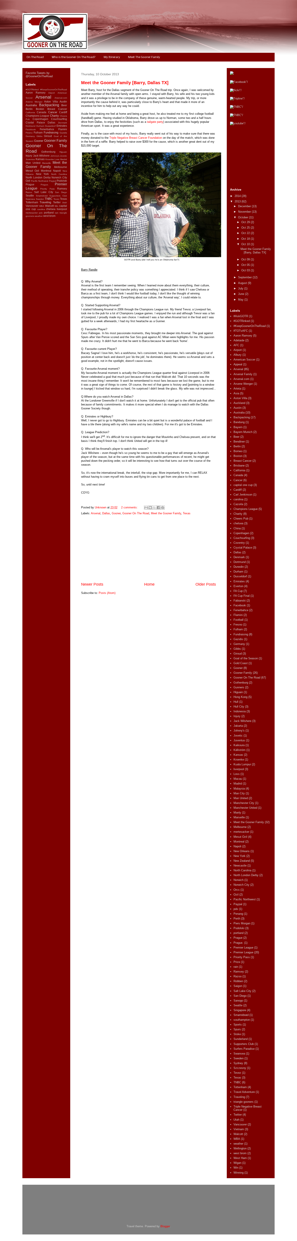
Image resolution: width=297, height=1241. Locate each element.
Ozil (28, 180)
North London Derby (38, 177)
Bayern (238, 427)
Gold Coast (241, 663)
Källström (239, 750)
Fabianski (240, 600)
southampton (242, 1019)
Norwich (239, 880)
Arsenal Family (243, 374)
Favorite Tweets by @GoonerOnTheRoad (39, 74)
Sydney (238, 1063)
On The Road (35, 57)
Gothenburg (48, 151)
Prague (30, 184)
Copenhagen (40, 119)
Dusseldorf (50, 126)
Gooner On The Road (135, 513)
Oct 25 (246, 227)
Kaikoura (239, 745)
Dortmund (30, 126)
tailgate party (155, 121)
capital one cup (243, 485)
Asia (236, 393)
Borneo (238, 451)
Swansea (30, 199)
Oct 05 (246, 265)
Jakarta (238, 725)
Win (56, 206)
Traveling (45, 202)
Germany (30, 136)
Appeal (238, 364)
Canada (41, 112)
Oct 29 (246, 222)
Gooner (116, 513)
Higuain (63, 152)
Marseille (46, 163)
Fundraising (51, 132)
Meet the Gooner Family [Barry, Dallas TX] (125, 82)
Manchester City (244, 803)
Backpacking (49, 105)
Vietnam (239, 1129)
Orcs (237, 889)
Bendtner (239, 441)
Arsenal (95, 513)
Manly (237, 812)
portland (49, 212)
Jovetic (63, 156)
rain (56, 213)
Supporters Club (58, 196)
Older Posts (205, 584)
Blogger (165, 1226)
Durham (40, 126)
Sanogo (238, 1000)
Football (239, 619)
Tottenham (32, 202)
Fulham (38, 132)
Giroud (48, 136)
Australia (31, 105)
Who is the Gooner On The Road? (73, 57)
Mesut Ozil (32, 170)
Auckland (239, 403)
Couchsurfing (59, 119)
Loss (57, 159)
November (245, 211)
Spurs (237, 1029)
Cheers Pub (241, 518)
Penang (238, 913)
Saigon (238, 986)
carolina (41, 209)
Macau (238, 778)
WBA (41, 206)
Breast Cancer (57, 109)
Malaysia (239, 788)
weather (39, 216)
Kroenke (49, 159)
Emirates (62, 125)
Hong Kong (240, 697)
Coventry (239, 542)
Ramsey (62, 188)
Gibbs (39, 136)
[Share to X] (154, 507)
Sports (238, 1024)
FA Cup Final (242, 595)
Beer (64, 105)
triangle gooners (244, 1101)
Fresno (29, 133)
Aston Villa (51, 101)
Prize (237, 962)
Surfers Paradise (244, 1048)
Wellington (240, 1148)
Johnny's (54, 156)
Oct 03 (246, 270)
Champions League (37, 115)
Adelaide (239, 340)
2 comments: (129, 507)
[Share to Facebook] (158, 507)
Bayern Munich (243, 432)
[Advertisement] (148, 548)
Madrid (63, 159)
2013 (238, 201)
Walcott (49, 205)
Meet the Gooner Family (166, 513)
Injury (29, 155)
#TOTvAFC (241, 330)
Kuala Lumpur (242, 764)
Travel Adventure (244, 1092)
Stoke (237, 1034)
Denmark (62, 122)
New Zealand (242, 860)
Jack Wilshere (41, 155)
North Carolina (59, 174)
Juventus (30, 159)
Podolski (62, 180)
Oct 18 (246, 238)
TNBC (48, 198)
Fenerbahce (47, 129)
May (241, 299)
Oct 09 (246, 259)
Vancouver (32, 205)
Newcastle (240, 865)
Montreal (46, 170)
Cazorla (238, 504)
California (30, 112)
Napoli (57, 170)
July (241, 288)
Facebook (31, 129)
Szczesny (240, 1068)
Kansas (40, 159)
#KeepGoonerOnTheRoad (53, 89)
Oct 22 (246, 233)
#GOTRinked (32, 89)
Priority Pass (47, 189)
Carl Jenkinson (243, 494)
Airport (51, 93)
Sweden (40, 199)
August (243, 283)
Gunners (239, 687)
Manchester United (245, 807)
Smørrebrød (42, 196)
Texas (186, 513)
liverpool (62, 209)
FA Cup (238, 591)
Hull (236, 701)
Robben (238, 981)
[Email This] (146, 507)
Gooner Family (55, 140)
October (243, 217)
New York (42, 174)
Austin (63, 101)
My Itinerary (112, 57)
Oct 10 (246, 244)
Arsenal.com (61, 98)
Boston (40, 109)
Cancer (52, 112)
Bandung (239, 422)
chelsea (50, 209)
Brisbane (239, 465)
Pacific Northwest (39, 181)
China (237, 528)
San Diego (61, 192)
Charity (54, 115)
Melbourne (60, 167)
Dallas (106, 513)
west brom (49, 215)
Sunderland (241, 1039)
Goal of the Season (246, 658)
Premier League (243, 947)
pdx (41, 213)
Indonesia (240, 711)
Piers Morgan (242, 923)
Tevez (56, 199)
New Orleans (242, 851)
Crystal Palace (35, 122)
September (245, 277)
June (241, 294)
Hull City (239, 706)
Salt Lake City (43, 192)
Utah (64, 202)
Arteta (237, 388)
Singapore (240, 1010)
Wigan (237, 1162)
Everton (238, 586)
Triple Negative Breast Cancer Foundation (135, 137)
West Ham (240, 1158)
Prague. (45, 184)
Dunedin (239, 566)
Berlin (29, 109)
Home (149, 584)
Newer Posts (92, 584)
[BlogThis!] (150, 507)
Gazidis (63, 133)
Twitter (57, 202)
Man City (239, 793)
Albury (238, 354)
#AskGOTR (241, 316)
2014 (238, 196)
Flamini (62, 129)
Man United (33, 162)
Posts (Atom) (107, 593)
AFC (236, 345)
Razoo (29, 192)
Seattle (30, 195)
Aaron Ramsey (35, 92)
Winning (239, 1172)
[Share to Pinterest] (162, 507)
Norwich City (59, 177)
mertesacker (32, 213)
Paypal (52, 181)
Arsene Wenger (34, 102)
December (245, 206)
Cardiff (63, 112)
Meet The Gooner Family (144, 57)
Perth (237, 918)
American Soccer (244, 359)
